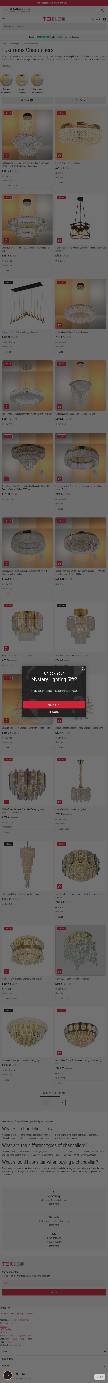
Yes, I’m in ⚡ (54, 704)
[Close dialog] (82, 669)
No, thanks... (54, 712)
